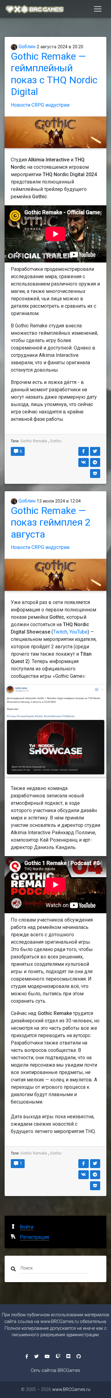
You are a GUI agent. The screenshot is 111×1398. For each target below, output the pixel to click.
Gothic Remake (33, 441)
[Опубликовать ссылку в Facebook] (83, 451)
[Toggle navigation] (97, 9)
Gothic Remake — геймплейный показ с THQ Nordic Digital (54, 73)
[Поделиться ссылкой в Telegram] (95, 462)
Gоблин (26, 46)
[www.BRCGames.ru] (35, 8)
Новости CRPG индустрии (40, 105)
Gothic (56, 441)
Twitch (60, 632)
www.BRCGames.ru (59, 1321)
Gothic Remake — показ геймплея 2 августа (51, 522)
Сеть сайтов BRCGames (55, 1370)
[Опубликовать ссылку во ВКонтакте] (83, 462)
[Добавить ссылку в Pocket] (95, 473)
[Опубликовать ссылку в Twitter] (95, 451)
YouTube (78, 632)
